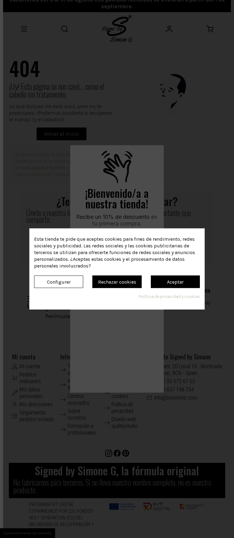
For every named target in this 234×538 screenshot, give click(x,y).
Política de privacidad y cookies (169, 296)
